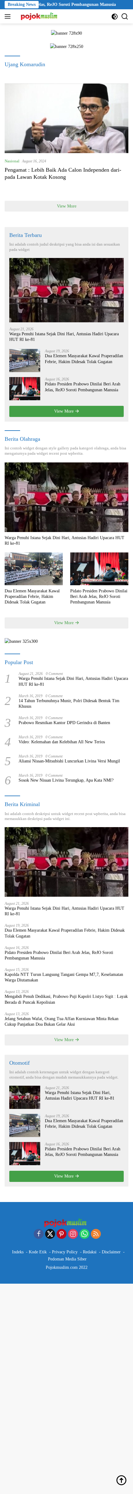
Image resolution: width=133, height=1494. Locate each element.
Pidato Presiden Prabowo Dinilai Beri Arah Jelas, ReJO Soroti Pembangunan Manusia (82, 387)
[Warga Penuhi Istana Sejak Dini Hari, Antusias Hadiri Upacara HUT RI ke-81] (66, 290)
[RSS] (96, 1234)
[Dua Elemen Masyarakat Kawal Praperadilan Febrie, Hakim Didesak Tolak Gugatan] (24, 360)
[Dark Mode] (114, 16)
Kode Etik (38, 1252)
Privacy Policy (65, 1252)
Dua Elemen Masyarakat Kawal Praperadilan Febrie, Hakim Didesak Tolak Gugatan (84, 359)
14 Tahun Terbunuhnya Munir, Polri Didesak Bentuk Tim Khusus (69, 703)
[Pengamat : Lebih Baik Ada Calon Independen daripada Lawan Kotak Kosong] (66, 118)
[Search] (124, 16)
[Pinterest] (61, 1234)
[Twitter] (50, 1234)
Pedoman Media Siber (67, 1259)
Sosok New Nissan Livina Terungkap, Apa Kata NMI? (66, 780)
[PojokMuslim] (39, 16)
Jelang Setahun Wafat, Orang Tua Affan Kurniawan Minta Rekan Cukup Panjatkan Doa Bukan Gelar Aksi (61, 1021)
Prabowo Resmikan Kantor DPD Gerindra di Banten (64, 722)
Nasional (12, 161)
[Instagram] (73, 1234)
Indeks (18, 1252)
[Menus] (9, 16)
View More (66, 206)
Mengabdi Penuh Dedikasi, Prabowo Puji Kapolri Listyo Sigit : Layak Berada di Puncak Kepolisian (66, 999)
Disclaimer (111, 1252)
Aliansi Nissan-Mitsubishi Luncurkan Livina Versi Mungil (69, 761)
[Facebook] (39, 1234)
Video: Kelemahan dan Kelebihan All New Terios (62, 742)
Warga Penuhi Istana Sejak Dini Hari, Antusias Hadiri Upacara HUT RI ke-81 (64, 337)
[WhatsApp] (84, 1234)
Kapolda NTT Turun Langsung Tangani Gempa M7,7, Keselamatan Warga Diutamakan (64, 977)
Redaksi (90, 1252)
